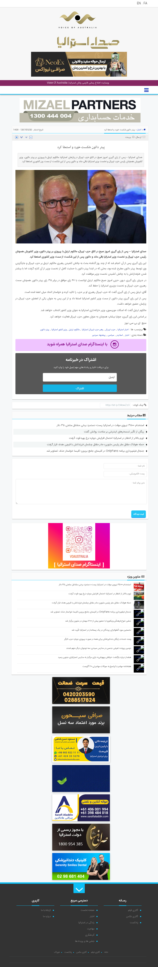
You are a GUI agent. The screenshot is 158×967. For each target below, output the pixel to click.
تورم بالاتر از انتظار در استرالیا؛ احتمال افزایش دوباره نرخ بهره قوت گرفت (106, 438)
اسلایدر (119, 335)
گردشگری (89, 935)
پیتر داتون (44, 330)
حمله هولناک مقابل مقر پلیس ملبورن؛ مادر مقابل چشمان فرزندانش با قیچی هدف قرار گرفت (95, 444)
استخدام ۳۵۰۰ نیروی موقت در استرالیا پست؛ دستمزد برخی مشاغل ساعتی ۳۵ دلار (100, 425)
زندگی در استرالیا (86, 923)
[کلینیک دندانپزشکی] (81, 880)
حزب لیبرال (110, 330)
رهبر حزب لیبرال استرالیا (92, 330)
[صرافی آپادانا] (81, 704)
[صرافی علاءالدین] (81, 822)
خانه (106, 952)
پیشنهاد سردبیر (99, 335)
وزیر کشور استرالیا (59, 330)
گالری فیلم (133, 910)
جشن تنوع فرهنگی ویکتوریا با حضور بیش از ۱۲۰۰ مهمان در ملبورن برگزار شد (98, 621)
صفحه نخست (87, 910)
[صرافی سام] (81, 851)
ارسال (138, 137)
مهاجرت (90, 929)
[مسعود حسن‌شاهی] (81, 763)
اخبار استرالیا (123, 330)
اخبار (139, 130)
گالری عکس (132, 916)
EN (139, 3)
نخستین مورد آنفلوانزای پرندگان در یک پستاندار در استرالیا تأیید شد (101, 630)
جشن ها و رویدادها (84, 941)
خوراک (57, 952)
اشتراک (80, 388)
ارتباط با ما (46, 910)
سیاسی (111, 335)
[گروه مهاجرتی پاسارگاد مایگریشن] (81, 792)
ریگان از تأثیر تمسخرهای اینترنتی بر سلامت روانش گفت (114, 432)
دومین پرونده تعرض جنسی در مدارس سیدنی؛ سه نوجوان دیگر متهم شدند (98, 648)
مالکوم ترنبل (74, 330)
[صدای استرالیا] (72, 31)
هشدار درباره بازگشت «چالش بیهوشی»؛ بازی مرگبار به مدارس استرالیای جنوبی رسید (94, 657)
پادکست (134, 923)
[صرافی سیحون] (81, 734)
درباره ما (47, 916)
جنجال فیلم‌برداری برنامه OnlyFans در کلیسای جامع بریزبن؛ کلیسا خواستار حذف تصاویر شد (95, 451)
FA (145, 3)
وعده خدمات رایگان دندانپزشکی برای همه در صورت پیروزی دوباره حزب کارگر (97, 639)
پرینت (128, 137)
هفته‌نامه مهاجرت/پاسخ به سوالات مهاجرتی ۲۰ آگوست (106, 666)
